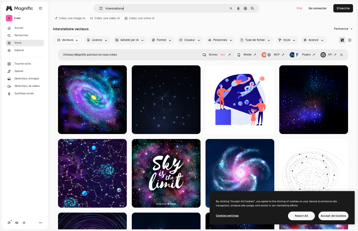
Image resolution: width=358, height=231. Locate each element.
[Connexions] (9, 222)
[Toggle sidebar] (40, 8)
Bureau (217, 54)
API (330, 54)
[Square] (349, 40)
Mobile (248, 54)
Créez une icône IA (141, 18)
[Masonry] (342, 40)
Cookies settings (227, 215)
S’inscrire (343, 8)
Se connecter (317, 8)
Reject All (301, 216)
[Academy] (16, 222)
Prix (299, 8)
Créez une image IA (72, 18)
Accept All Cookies (333, 216)
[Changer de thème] (24, 222)
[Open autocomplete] (99, 8)
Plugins (306, 54)
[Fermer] (341, 54)
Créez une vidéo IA (107, 18)
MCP (277, 54)
